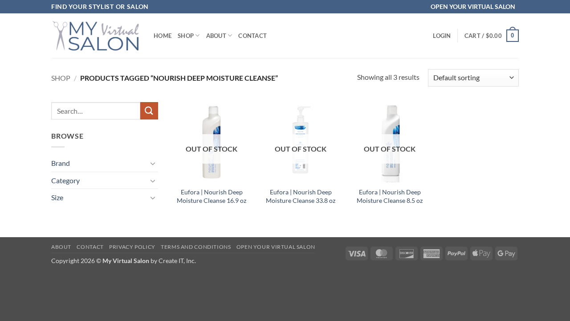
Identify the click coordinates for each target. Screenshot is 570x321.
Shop (186, 35)
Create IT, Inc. (177, 260)
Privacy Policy (132, 246)
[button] (442, 36)
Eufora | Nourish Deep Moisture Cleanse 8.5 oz (390, 196)
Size (57, 197)
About (216, 35)
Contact (252, 35)
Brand (60, 163)
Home (162, 35)
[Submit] (149, 110)
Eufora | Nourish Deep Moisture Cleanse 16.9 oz (211, 196)
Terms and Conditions (196, 246)
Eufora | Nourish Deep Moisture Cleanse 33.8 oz (300, 196)
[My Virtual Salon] (95, 35)
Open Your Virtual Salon (275, 246)
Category (65, 180)
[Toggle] (152, 163)
